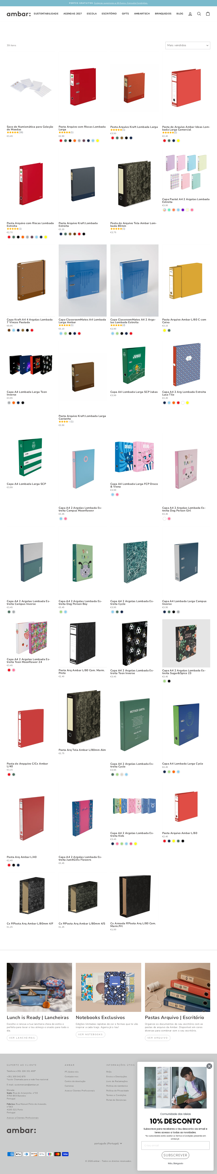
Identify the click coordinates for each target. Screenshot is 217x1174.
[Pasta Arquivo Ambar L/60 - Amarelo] (173, 841)
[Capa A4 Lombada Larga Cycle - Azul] (178, 771)
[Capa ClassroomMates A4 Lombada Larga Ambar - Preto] (70, 333)
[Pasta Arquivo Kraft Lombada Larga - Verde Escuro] (117, 138)
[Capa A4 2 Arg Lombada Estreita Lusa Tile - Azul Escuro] (164, 402)
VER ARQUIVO (157, 1038)
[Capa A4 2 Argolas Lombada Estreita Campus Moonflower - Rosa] (65, 518)
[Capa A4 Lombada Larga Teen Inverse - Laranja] (13, 402)
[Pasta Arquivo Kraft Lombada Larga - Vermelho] (112, 138)
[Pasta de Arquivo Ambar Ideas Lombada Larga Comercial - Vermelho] (164, 140)
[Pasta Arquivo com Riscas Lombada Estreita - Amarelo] (45, 237)
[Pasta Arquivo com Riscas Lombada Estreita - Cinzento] (27, 237)
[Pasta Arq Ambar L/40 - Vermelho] (9, 865)
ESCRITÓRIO (109, 13)
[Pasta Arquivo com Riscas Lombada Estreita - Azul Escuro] (41, 237)
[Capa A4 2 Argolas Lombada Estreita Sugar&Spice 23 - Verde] (164, 681)
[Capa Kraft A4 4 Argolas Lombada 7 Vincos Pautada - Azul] (13, 330)
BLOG (179, 13)
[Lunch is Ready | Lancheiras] (39, 987)
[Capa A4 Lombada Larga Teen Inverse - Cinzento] (9, 402)
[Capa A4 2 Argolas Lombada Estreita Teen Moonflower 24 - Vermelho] (9, 670)
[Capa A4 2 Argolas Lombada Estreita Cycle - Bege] (121, 774)
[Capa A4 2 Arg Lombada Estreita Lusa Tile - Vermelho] (178, 402)
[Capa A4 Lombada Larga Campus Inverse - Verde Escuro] (169, 611)
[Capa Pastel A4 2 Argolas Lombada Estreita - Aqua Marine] (169, 210)
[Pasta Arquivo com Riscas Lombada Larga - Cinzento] (79, 140)
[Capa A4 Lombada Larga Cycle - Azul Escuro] (164, 771)
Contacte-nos (71, 1076)
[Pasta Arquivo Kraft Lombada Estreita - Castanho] (74, 234)
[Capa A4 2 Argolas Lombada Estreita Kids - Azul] (126, 843)
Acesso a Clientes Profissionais (23, 1117)
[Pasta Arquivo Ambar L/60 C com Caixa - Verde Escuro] (169, 330)
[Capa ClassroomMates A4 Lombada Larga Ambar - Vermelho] (79, 333)
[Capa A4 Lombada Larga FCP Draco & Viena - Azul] (112, 494)
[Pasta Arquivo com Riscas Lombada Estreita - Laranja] (22, 237)
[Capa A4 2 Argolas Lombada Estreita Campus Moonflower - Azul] (61, 518)
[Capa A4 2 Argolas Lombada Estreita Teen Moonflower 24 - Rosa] (13, 670)
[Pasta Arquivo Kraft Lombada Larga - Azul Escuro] (131, 138)
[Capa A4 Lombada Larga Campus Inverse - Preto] (173, 611)
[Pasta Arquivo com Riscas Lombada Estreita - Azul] (36, 237)
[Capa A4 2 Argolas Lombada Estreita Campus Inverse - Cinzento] (13, 611)
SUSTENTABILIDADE (46, 13)
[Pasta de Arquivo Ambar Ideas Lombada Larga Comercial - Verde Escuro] (169, 140)
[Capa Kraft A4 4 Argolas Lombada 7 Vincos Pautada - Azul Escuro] (18, 330)
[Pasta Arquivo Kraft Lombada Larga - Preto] (126, 138)
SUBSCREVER (175, 1155)
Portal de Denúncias (116, 1100)
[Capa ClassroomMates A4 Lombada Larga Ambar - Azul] (61, 333)
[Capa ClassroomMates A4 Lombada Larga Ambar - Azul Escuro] (74, 333)
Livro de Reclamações (117, 1081)
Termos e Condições (116, 1095)
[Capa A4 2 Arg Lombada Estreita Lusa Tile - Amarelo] (187, 402)
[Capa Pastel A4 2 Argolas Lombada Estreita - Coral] (173, 210)
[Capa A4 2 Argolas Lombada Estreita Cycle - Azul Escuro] (121, 611)
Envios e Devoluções (116, 1076)
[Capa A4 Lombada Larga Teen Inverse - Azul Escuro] (18, 402)
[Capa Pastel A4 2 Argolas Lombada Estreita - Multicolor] (164, 210)
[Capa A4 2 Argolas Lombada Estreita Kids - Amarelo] (135, 843)
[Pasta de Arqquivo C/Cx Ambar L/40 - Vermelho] (9, 774)
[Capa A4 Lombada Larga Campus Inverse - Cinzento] (178, 611)
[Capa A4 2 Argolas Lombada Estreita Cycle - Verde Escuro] (117, 611)
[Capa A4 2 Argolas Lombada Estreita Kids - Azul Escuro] (112, 843)
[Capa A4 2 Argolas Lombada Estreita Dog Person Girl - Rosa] (169, 518)
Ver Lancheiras (22, 1038)
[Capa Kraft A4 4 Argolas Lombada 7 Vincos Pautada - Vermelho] (32, 330)
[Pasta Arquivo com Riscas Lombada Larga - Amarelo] (97, 140)
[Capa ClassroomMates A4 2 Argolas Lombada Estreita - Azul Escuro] (126, 333)
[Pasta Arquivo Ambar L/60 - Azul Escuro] (169, 841)
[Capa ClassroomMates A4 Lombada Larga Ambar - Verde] (65, 333)
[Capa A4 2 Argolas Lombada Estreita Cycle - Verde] (117, 774)
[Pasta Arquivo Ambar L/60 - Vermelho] (164, 841)
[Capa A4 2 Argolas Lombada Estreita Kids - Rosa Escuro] (131, 843)
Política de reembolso (117, 1086)
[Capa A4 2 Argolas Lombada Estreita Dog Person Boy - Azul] (65, 611)
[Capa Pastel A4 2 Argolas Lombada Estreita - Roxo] (182, 210)
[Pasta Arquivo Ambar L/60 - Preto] (182, 841)
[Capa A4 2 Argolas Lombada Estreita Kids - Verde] (121, 843)
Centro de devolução (75, 1081)
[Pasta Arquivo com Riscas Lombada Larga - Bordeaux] (83, 140)
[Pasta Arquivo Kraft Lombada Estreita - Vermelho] (79, 234)
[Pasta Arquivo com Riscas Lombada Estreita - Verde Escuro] (13, 237)
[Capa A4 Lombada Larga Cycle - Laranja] (173, 771)
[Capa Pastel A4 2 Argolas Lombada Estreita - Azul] (178, 210)
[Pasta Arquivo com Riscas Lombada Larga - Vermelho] (61, 140)
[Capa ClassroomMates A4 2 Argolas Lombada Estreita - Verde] (117, 333)
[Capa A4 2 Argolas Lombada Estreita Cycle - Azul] (112, 611)
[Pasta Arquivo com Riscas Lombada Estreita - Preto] (18, 237)
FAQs (109, 1071)
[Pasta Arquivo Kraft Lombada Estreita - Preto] (83, 234)
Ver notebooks (90, 1034)
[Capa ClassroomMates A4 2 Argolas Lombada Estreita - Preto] (121, 333)
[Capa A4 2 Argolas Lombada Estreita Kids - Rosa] (117, 843)
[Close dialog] (209, 1066)
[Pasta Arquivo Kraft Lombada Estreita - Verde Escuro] (65, 234)
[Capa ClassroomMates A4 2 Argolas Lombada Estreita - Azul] (112, 333)
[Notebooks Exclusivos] (108, 987)
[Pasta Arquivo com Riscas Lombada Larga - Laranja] (74, 140)
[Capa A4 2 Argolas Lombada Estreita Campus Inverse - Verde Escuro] (9, 611)
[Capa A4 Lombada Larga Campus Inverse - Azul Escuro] (164, 611)
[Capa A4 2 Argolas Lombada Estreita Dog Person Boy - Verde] (61, 611)
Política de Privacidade (117, 1090)
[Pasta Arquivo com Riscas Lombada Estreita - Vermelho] (9, 237)
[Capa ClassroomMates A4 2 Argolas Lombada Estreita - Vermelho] (131, 333)
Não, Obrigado (175, 1163)
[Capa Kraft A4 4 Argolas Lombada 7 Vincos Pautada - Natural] (22, 330)
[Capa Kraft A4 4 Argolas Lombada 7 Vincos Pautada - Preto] (27, 330)
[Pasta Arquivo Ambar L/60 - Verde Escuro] (178, 841)
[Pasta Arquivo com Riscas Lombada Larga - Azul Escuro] (88, 140)
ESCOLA (92, 13)
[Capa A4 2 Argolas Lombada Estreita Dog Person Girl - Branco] (164, 518)
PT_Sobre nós (71, 1071)
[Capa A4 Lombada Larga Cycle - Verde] (169, 771)
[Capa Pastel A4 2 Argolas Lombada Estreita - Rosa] (192, 210)
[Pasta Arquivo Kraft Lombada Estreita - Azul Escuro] (61, 234)
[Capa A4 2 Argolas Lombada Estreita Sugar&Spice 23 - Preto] (169, 681)
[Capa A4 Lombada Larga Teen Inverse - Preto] (22, 402)
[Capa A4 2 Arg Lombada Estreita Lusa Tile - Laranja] (173, 402)
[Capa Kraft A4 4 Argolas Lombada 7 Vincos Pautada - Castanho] (9, 330)
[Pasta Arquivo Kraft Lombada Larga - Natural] (121, 138)
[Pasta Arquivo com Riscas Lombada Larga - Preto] (70, 140)
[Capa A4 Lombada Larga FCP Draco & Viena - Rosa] (117, 494)
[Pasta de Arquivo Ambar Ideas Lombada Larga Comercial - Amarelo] (178, 140)
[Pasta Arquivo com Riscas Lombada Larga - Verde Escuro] (65, 140)
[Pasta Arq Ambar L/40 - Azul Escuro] (18, 865)
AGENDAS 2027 (72, 13)
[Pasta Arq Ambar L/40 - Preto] (13, 865)
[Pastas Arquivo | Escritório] (177, 987)
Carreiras (69, 1086)
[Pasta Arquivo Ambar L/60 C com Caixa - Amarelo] (164, 330)
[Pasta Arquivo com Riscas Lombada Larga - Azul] (93, 140)
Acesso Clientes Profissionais (80, 1090)
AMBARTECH (142, 13)
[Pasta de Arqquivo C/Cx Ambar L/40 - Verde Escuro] (13, 774)
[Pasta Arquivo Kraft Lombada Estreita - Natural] (70, 234)
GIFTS (125, 13)
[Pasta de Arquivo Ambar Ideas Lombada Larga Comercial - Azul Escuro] (173, 140)
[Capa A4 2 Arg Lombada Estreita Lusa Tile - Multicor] (182, 402)
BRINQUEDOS (163, 13)
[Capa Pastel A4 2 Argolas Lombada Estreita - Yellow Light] (187, 210)
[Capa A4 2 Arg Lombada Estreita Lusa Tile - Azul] (169, 402)
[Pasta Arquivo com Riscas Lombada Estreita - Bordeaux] (32, 237)
